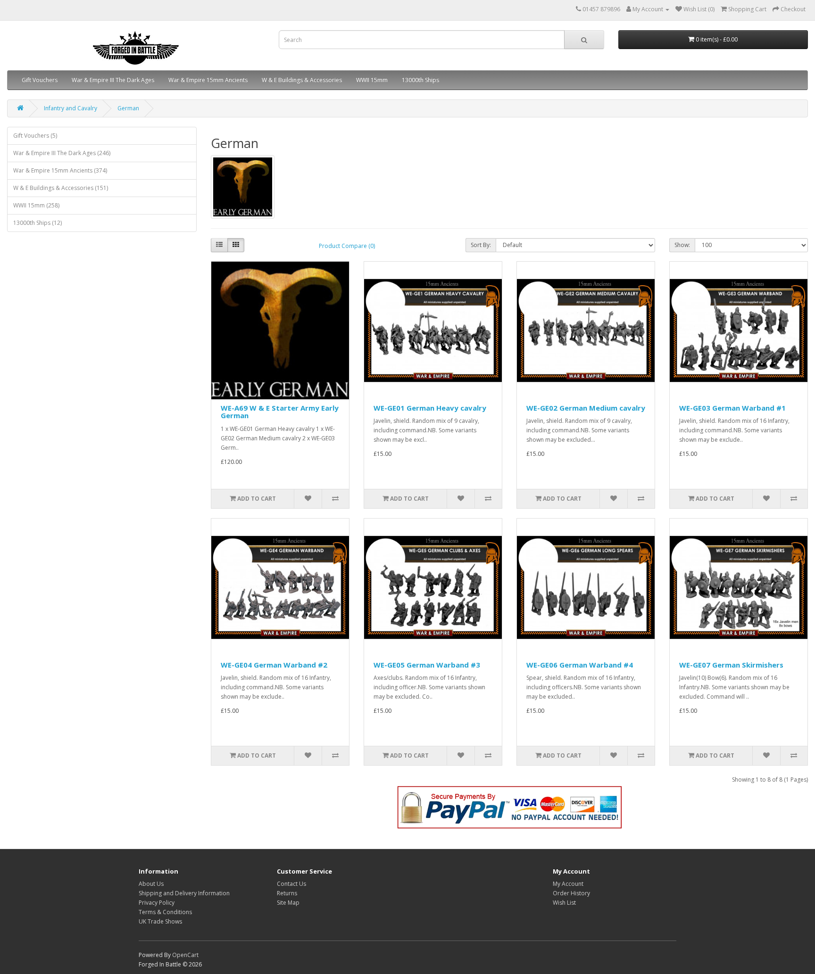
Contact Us (291, 884)
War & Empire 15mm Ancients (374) (60, 170)
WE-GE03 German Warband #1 (732, 408)
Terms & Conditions (165, 912)
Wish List (564, 903)
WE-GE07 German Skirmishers (731, 664)
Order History (571, 893)
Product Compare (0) (347, 246)
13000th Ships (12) (37, 223)
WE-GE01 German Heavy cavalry (430, 408)
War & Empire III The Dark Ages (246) (61, 153)
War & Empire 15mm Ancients (208, 80)
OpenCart (185, 955)
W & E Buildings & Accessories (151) (60, 188)
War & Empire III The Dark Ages (113, 80)
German (128, 108)
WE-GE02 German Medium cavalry (585, 408)
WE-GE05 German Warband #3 (427, 664)
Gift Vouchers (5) (35, 136)
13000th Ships (420, 80)
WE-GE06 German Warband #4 (579, 664)
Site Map (288, 903)
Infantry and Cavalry (70, 108)
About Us (151, 884)
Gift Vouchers (40, 80)
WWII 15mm (372, 80)
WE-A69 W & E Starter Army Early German (280, 412)
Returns (287, 893)
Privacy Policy (157, 903)
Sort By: (481, 245)
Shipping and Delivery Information (184, 893)
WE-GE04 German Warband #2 (274, 664)
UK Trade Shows (160, 921)
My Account (568, 884)
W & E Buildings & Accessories (302, 80)
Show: (682, 245)
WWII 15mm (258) (36, 205)
